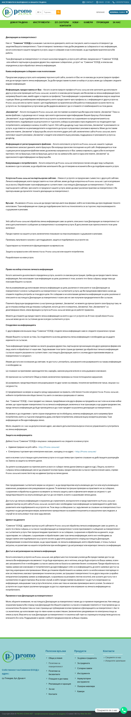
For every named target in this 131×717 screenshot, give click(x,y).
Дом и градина (19, 22)
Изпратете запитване (115, 660)
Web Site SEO (85, 714)
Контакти (65, 25)
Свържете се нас (113, 657)
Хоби (75, 22)
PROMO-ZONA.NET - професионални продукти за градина (41, 714)
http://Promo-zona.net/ (49, 447)
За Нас (117, 22)
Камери (88, 22)
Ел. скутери (62, 22)
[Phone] (123, 710)
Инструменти (41, 22)
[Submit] (58, 12)
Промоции (102, 22)
